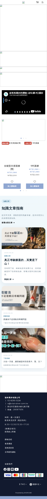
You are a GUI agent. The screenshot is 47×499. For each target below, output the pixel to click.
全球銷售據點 (10, 452)
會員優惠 (8, 444)
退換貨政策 (9, 448)
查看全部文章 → (8, 223)
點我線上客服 (10, 432)
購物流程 (8, 439)
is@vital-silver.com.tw (17, 403)
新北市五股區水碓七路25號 (18, 406)
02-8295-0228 (14, 400)
